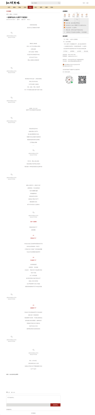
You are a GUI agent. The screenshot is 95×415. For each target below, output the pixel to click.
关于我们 (65, 51)
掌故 (19, 7)
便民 (41, 7)
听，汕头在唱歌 (67, 41)
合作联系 (79, 51)
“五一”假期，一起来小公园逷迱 (70, 39)
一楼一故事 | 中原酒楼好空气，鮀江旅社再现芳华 (74, 44)
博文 (36, 7)
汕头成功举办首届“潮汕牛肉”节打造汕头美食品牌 (74, 48)
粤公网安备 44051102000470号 (72, 64)
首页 (9, 7)
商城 (52, 7)
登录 (84, 3)
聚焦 (30, 7)
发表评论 (55, 405)
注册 (87, 3)
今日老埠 (15, 14)
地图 (46, 7)
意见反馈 (86, 51)
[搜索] (59, 3)
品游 (25, 7)
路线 (14, 7)
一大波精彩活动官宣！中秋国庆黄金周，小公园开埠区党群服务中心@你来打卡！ (75, 46)
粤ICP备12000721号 (67, 66)
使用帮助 (72, 51)
